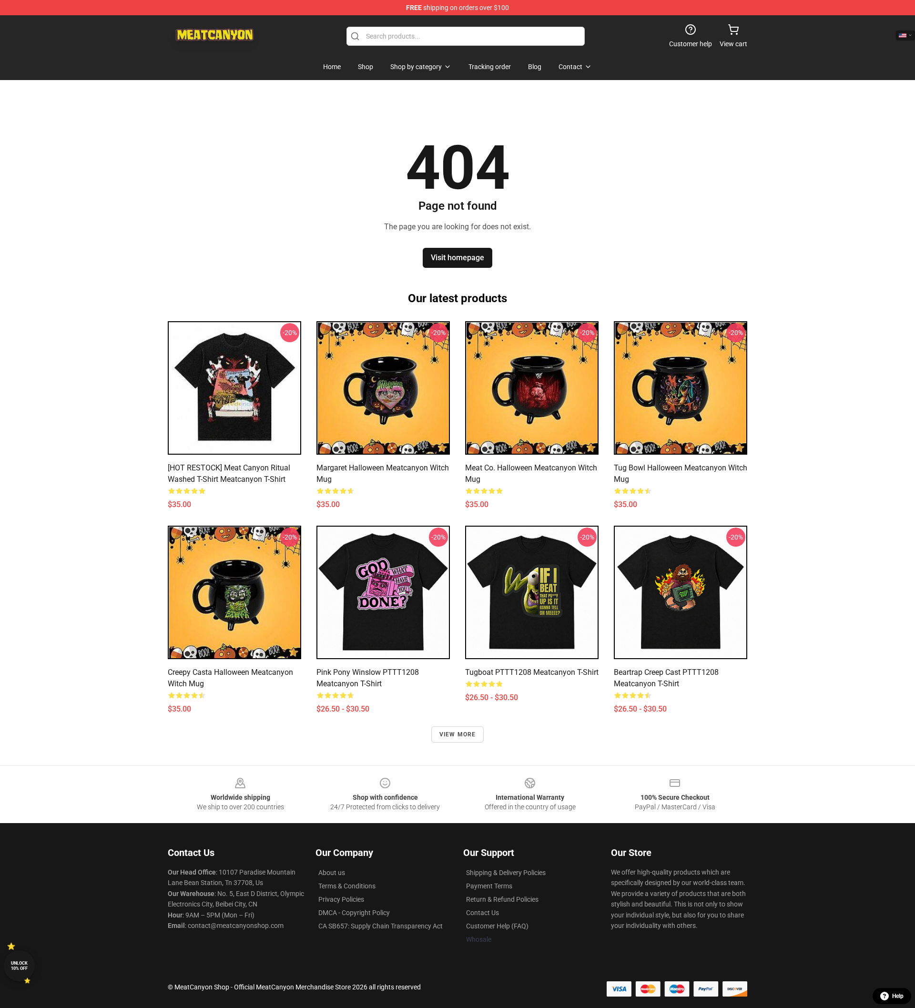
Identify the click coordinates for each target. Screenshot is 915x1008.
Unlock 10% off (19, 966)
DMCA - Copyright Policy (354, 912)
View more (457, 734)
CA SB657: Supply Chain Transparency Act (380, 926)
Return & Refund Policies (502, 899)
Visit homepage (457, 257)
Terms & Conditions (347, 886)
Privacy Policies (341, 899)
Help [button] (898, 996)
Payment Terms (489, 886)
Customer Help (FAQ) (497, 926)
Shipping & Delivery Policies (506, 872)
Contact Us (482, 912)
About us (331, 872)
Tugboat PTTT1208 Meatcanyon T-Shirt (532, 672)
